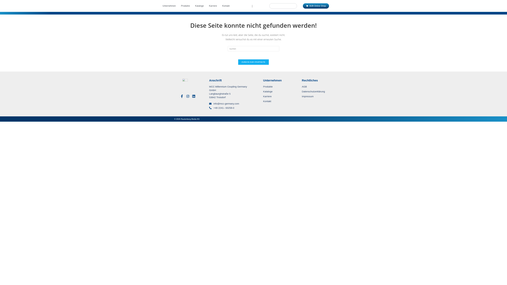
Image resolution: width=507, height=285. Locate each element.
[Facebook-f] (182, 96)
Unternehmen (169, 6)
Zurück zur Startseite (253, 62)
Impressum (308, 96)
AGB (304, 86)
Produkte (185, 6)
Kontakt (226, 6)
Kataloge (199, 6)
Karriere (213, 6)
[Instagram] (187, 96)
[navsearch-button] (283, 6)
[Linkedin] (193, 96)
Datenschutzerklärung (313, 91)
